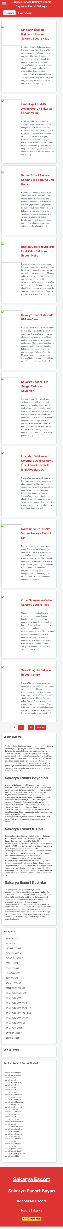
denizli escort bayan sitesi (15, 1153)
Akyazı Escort (12, 938)
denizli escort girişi (12, 1131)
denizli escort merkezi (14, 1129)
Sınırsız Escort (13, 1038)
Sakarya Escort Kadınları (18, 1013)
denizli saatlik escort (13, 1107)
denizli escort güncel (13, 1134)
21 (31, 727)
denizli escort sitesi (13, 1114)
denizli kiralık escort (13, 1109)
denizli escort (10, 1080)
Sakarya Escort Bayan (17, 1003)
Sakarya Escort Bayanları (19, 1008)
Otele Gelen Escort (15, 988)
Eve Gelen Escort (14, 958)
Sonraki (41, 727)
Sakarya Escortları (15, 1023)
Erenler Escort (13, 948)
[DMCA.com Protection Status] (31, 1220)
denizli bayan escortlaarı (15, 1126)
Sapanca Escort (14, 1033)
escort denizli (10, 1077)
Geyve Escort (12, 968)
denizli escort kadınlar (14, 1102)
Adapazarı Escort (31, 1201)
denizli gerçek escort (13, 1148)
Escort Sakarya (13, 953)
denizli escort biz (12, 1156)
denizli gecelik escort (13, 1104)
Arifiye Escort (13, 943)
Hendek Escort (13, 973)
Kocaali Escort (13, 983)
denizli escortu (11, 1092)
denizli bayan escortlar (14, 1122)
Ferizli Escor (12, 963)
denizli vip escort (12, 1119)
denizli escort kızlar (13, 1099)
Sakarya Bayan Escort (17, 993)
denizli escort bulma (13, 1139)
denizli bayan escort (13, 1075)
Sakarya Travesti (14, 1028)
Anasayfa (9, 13)
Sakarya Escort (25, 13)
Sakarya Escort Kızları (17, 1018)
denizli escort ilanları (13, 1095)
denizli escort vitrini (13, 1151)
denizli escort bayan (13, 1073)
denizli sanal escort (13, 1097)
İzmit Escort (12, 978)
